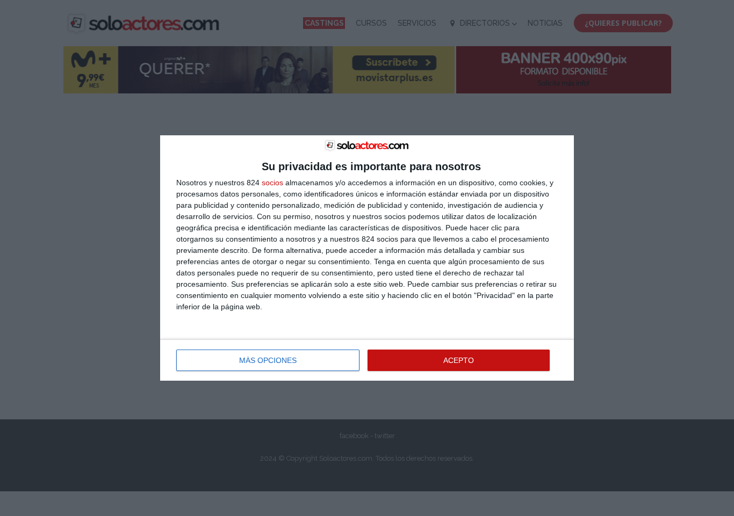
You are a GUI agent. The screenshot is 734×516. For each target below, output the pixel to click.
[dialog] (367, 258)
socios (272, 182)
